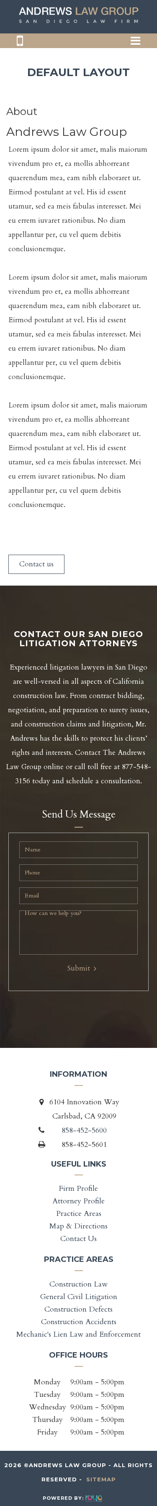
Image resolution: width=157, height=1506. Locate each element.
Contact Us (78, 1238)
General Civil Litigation (78, 1297)
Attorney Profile (78, 1201)
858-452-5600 (84, 1130)
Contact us (36, 564)
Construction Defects (78, 1309)
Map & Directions (78, 1226)
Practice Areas (78, 1213)
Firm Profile (78, 1188)
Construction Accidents (78, 1322)
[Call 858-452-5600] (20, 43)
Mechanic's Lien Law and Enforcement (78, 1334)
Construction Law (78, 1284)
